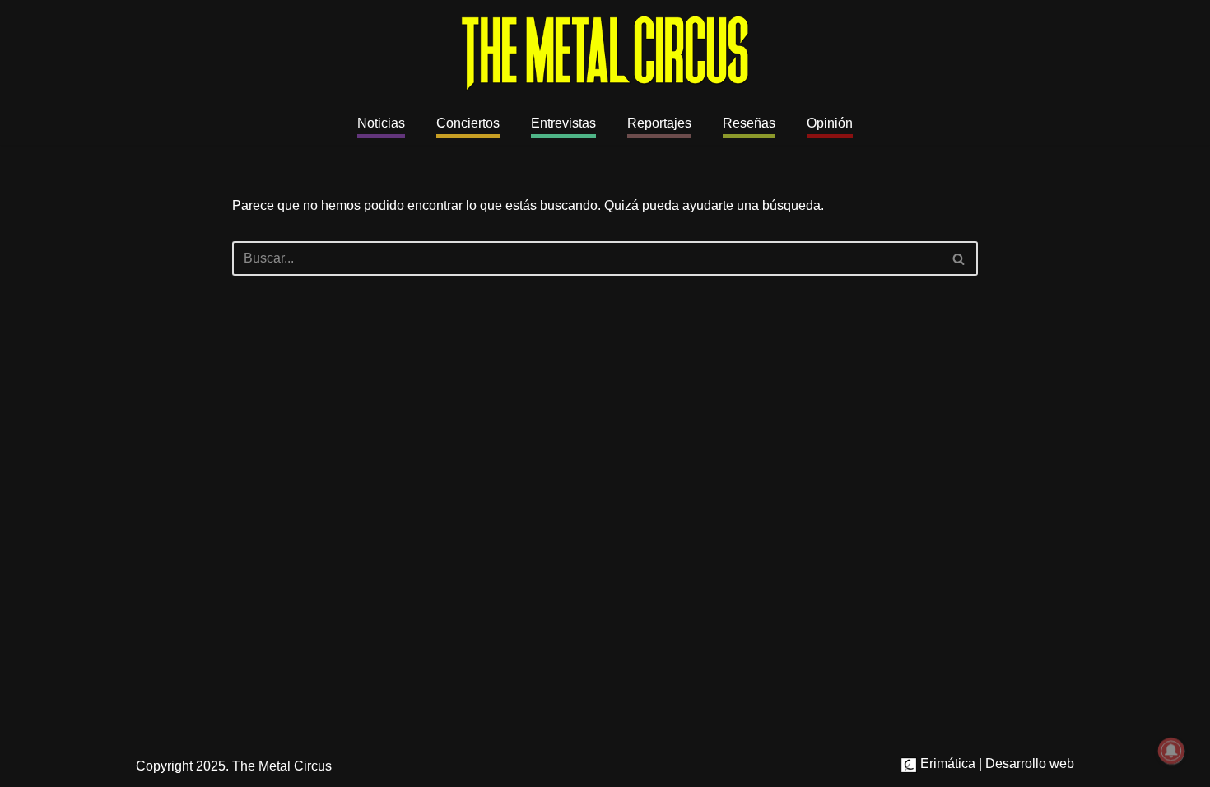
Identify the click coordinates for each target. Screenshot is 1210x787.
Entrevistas (563, 123)
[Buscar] (959, 258)
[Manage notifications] (1171, 751)
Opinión (830, 123)
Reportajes (659, 123)
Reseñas (749, 123)
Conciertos (468, 123)
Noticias (381, 123)
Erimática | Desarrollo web (995, 764)
